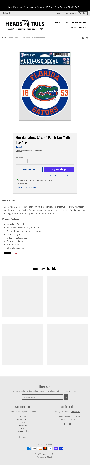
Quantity (19, 158)
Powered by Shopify (45, 457)
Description (8, 200)
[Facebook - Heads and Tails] (83, 38)
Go (66, 397)
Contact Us (75, 411)
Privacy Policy (23, 431)
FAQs (23, 422)
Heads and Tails (48, 454)
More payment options (59, 175)
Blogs (23, 428)
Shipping (19, 150)
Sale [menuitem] (73, 27)
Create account (70, 13)
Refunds (22, 437)
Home (4, 38)
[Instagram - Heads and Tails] (87, 38)
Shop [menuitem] (57, 22)
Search (23, 416)
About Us (23, 425)
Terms (22, 434)
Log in (59, 13)
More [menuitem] (81, 27)
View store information (27, 187)
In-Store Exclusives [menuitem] (76, 22)
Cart (84, 13)
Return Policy (22, 419)
